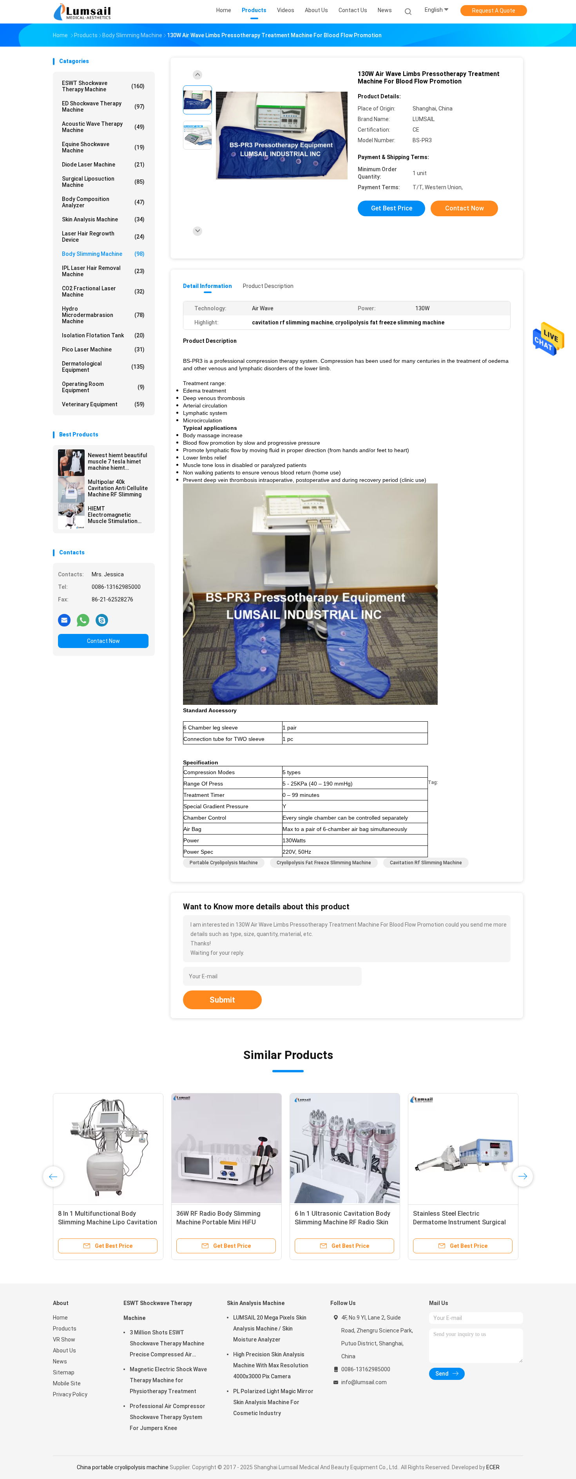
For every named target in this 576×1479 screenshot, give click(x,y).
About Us (64, 1350)
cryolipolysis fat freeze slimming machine (324, 862)
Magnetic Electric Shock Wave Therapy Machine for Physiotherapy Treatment (168, 1380)
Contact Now (103, 641)
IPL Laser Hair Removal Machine (103, 271)
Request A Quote (493, 10)
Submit (222, 1000)
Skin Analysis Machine (103, 219)
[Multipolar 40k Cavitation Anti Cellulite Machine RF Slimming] (71, 489)
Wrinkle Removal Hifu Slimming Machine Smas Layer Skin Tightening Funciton (457, 1222)
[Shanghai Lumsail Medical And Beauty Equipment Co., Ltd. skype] (102, 620)
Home (60, 1317)
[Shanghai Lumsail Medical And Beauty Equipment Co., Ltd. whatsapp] (83, 620)
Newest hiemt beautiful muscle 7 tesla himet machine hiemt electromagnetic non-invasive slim (117, 461)
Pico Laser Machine (103, 349)
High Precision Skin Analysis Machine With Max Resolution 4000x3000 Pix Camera (270, 1365)
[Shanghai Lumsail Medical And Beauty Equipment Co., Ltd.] (83, 11)
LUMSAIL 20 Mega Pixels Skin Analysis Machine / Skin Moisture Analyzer (269, 1328)
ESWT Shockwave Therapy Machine (103, 86)
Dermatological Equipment (103, 366)
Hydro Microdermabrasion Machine (103, 315)
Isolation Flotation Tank (103, 335)
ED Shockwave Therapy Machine (103, 106)
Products (64, 1328)
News (60, 1361)
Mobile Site (67, 1383)
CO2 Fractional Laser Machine (103, 291)
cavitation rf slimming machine (426, 862)
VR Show (64, 1339)
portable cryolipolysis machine (224, 862)
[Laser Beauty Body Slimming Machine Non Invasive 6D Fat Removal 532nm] (345, 1148)
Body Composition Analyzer (103, 202)
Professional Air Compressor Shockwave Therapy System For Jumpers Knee (167, 1417)
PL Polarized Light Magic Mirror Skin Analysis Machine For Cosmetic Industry (273, 1402)
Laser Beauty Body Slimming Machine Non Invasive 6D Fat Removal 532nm (336, 1222)
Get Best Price (391, 208)
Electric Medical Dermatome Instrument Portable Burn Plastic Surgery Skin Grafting (105, 1222)
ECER (493, 1467)
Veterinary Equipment (103, 404)
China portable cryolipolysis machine (122, 1467)
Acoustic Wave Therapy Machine (103, 127)
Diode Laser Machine (103, 164)
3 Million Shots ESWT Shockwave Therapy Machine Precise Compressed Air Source (167, 1344)
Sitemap (63, 1372)
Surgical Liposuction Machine (103, 182)
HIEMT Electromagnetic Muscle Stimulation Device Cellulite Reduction (113, 514)
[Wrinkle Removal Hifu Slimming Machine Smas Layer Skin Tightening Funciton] (463, 1148)
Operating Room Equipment (103, 387)
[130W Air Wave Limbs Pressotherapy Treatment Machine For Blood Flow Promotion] (282, 136)
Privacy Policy (70, 1394)
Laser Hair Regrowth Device (103, 236)
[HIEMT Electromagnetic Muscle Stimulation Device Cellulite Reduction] (71, 516)
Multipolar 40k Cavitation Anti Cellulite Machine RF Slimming (118, 488)
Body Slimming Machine (103, 254)
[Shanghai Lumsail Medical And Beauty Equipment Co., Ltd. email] (64, 620)
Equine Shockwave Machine (103, 147)
